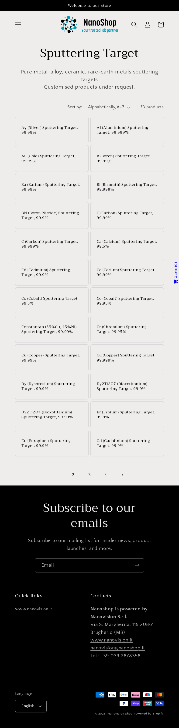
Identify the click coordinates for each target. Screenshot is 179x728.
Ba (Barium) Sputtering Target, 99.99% (50, 187)
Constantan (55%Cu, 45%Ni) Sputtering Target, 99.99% (49, 329)
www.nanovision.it (33, 609)
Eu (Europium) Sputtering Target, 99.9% (46, 443)
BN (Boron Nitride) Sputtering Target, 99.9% (50, 215)
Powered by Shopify (149, 713)
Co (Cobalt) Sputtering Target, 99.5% (50, 301)
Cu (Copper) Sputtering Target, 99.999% (126, 357)
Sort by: (74, 107)
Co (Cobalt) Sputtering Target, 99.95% (125, 301)
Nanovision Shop (120, 713)
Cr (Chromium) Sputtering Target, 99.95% (122, 329)
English (27, 706)
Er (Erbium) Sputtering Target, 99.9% (126, 414)
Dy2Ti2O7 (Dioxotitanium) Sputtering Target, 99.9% (122, 386)
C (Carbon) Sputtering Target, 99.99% (125, 215)
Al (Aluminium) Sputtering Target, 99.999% (122, 130)
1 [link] (57, 475)
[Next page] (122, 475)
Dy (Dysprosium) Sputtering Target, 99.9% (48, 386)
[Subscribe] (137, 565)
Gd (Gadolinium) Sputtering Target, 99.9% (123, 443)
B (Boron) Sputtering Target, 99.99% (124, 158)
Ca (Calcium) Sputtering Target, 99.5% (127, 244)
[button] (18, 24)
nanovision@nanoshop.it (117, 648)
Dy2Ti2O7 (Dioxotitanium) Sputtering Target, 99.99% (47, 414)
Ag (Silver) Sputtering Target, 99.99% (49, 130)
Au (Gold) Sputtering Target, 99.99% (48, 158)
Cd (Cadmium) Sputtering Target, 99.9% (45, 272)
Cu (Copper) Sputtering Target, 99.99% (50, 357)
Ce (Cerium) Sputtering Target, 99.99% (126, 272)
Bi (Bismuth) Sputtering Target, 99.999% (127, 187)
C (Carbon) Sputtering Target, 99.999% (49, 244)
